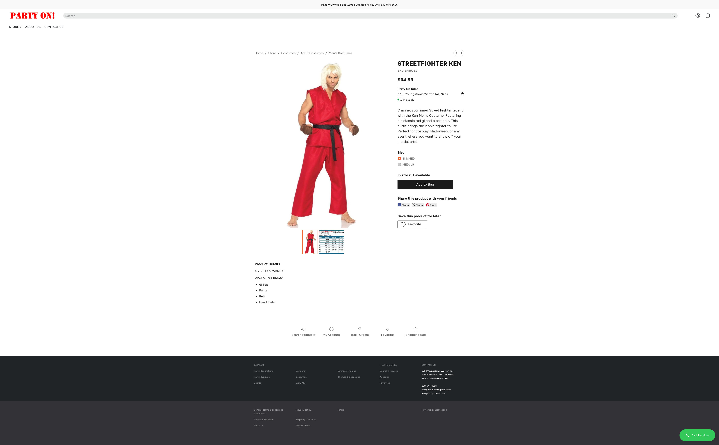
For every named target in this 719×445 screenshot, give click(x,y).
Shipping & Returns (306, 419)
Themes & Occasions (349, 376)
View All (300, 382)
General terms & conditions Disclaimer (268, 411)
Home (259, 53)
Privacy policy (303, 409)
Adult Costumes (312, 53)
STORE (14, 27)
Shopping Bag (416, 335)
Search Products (303, 335)
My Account (331, 335)
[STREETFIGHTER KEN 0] (310, 242)
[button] (697, 435)
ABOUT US (33, 27)
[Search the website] (673, 15)
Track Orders (360, 335)
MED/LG (408, 164)
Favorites (387, 335)
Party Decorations (263, 370)
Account (384, 376)
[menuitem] (456, 53)
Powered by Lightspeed (434, 409)
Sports (257, 382)
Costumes (288, 53)
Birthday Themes (347, 370)
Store (272, 53)
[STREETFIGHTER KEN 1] (331, 242)
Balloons (300, 370)
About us (258, 425)
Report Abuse (303, 425)
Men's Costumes (340, 53)
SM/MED (408, 158)
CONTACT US (53, 27)
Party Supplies (262, 376)
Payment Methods (263, 419)
